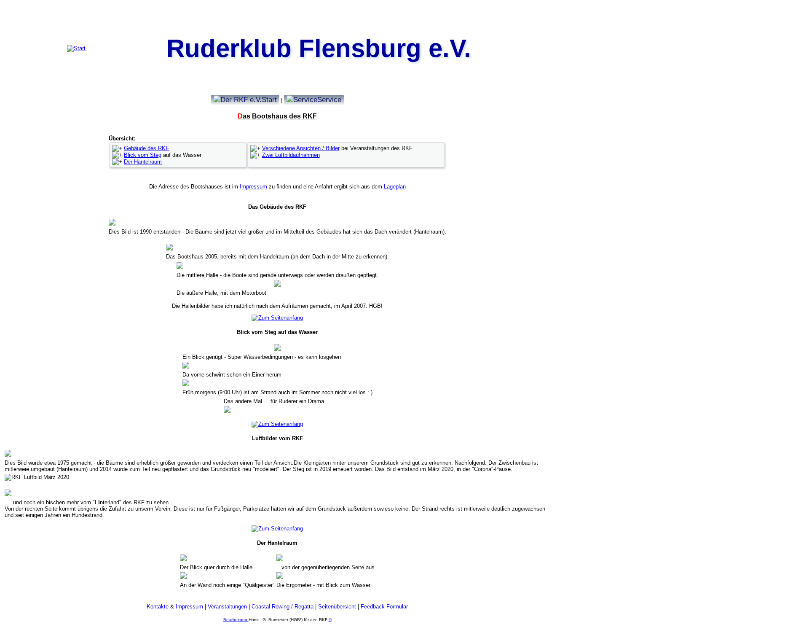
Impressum (253, 186)
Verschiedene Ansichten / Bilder (301, 148)
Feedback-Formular (384, 606)
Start (269, 99)
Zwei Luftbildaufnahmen (291, 155)
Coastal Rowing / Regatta (282, 606)
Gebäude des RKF (146, 148)
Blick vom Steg (142, 155)
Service (329, 99)
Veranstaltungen (227, 606)
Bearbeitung (236, 619)
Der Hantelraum (143, 162)
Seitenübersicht (337, 606)
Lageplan (395, 186)
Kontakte (158, 606)
